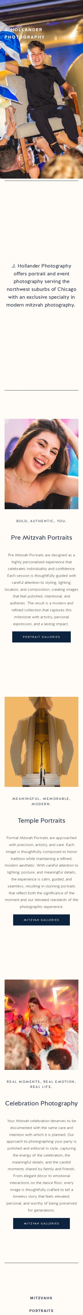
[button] (74, 33)
